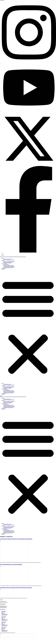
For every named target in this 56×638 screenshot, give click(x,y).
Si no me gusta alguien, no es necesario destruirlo (11, 564)
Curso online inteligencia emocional (8, 265)
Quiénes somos (4, 616)
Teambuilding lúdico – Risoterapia (8, 267)
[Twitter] (29, 165)
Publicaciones (4, 268)
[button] (28, 326)
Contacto (3, 269)
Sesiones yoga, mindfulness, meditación (9, 261)
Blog (2, 612)
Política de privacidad (5, 614)
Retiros (3, 258)
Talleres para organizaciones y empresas (9, 266)
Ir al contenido (2, 0)
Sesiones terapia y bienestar (7, 388)
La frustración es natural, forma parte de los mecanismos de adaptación (16, 538)
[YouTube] (29, 111)
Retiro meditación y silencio (7, 384)
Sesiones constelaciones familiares (8, 262)
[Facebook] (29, 252)
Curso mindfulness (6, 264)
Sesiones (3, 260)
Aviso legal (3, 613)
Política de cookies (4, 620)
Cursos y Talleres (4, 263)
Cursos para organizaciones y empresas (9, 391)
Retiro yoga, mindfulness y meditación (9, 259)
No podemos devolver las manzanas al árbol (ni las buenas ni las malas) (16, 587)
